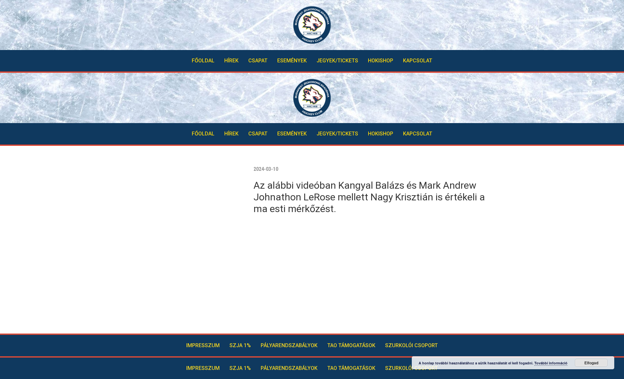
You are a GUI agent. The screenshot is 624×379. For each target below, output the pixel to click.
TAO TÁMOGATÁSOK (351, 345)
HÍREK (231, 60)
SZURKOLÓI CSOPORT (411, 345)
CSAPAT (257, 60)
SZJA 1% (240, 345)
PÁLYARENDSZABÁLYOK (289, 345)
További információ (550, 362)
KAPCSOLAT (417, 60)
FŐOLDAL (203, 60)
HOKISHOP (380, 60)
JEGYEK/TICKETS (337, 60)
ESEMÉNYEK (292, 60)
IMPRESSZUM (203, 345)
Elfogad (591, 363)
